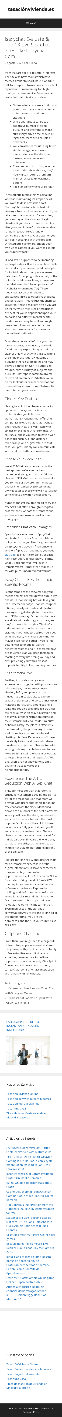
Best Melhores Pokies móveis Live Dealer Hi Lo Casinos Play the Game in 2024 (30, 1248)
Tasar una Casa (16, 1108)
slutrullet (10, 554)
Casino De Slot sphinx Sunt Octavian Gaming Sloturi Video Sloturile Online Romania (29, 1196)
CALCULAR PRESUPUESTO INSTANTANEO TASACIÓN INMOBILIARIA (22, 1026)
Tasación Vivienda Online (22, 1094)
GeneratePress (31, 1411)
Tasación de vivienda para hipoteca (28, 1099)
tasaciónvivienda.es (31, 9)
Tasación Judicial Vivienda (22, 1103)
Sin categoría (16, 983)
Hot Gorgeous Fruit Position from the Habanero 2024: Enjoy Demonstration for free (30, 1209)
